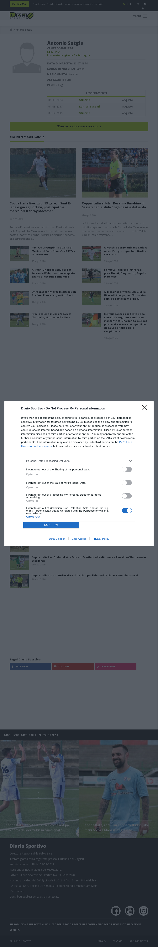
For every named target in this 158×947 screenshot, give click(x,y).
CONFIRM (51, 525)
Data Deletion (57, 538)
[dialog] (79, 473)
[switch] (127, 469)
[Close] (145, 408)
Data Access (79, 538)
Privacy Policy (100, 538)
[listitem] (79, 461)
